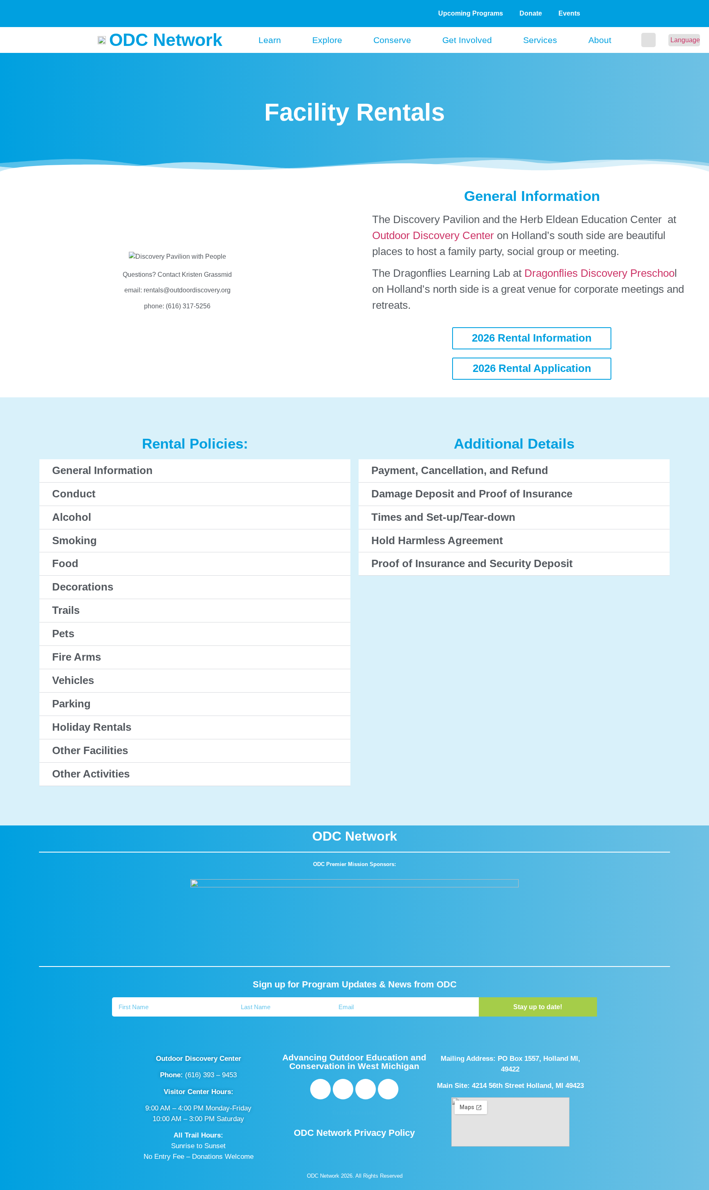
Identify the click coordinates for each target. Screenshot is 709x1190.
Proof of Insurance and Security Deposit (472, 563)
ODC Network (165, 40)
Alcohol (71, 517)
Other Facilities (90, 750)
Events (569, 13)
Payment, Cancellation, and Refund (459, 470)
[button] (648, 40)
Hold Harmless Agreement (437, 540)
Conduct (74, 493)
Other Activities (91, 774)
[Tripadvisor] (365, 1089)
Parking (71, 703)
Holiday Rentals (91, 727)
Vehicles (73, 680)
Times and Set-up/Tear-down (443, 517)
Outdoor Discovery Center (433, 235)
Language (685, 39)
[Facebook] (320, 1089)
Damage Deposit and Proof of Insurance (471, 493)
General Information (102, 470)
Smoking (74, 540)
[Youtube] (388, 1089)
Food (65, 563)
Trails (66, 610)
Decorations (82, 587)
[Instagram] (343, 1089)
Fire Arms (76, 657)
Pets (63, 633)
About (599, 40)
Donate (530, 13)
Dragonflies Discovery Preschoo (599, 273)
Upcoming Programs (470, 13)
